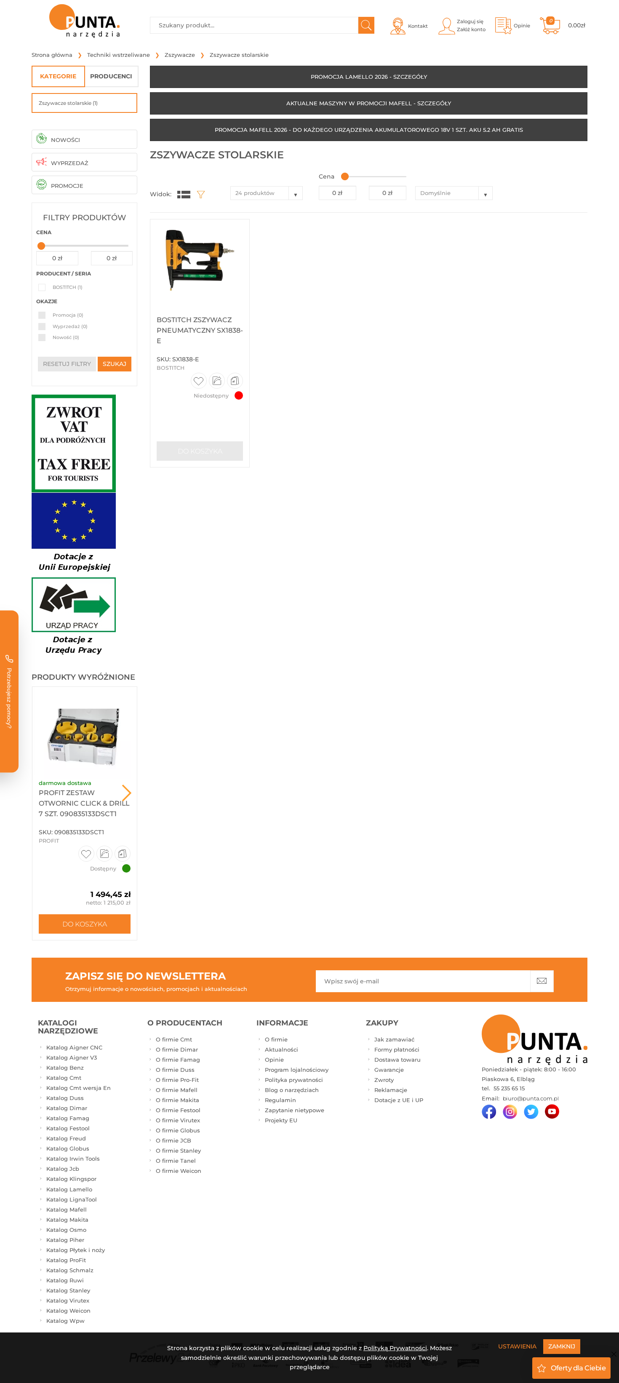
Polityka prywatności (294, 1079)
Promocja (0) (68, 315)
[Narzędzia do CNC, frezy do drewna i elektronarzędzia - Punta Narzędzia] (84, 21)
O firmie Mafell (176, 1090)
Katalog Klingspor (71, 1178)
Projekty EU (281, 1120)
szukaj (114, 364)
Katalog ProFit (66, 1260)
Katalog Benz (65, 1067)
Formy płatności (396, 1049)
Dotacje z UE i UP (398, 1100)
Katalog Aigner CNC (74, 1047)
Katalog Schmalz (69, 1270)
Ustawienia (517, 1346)
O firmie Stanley (178, 1150)
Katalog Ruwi (65, 1280)
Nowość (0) (66, 337)
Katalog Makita (67, 1219)
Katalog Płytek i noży (75, 1250)
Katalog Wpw (65, 1320)
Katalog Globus (67, 1148)
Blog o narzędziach (292, 1090)
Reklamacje (390, 1090)
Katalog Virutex (67, 1300)
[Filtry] (198, 194)
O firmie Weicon (178, 1170)
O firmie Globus (178, 1130)
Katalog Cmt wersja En (78, 1087)
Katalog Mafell (66, 1209)
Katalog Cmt (63, 1077)
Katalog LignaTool (71, 1199)
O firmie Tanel (176, 1160)
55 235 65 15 (508, 1088)
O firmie (276, 1039)
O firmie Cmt (174, 1039)
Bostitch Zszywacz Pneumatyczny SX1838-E (200, 330)
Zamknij (561, 1346)
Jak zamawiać (394, 1039)
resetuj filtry (67, 364)
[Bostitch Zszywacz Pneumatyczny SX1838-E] (200, 262)
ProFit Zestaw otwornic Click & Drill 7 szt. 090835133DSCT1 (84, 803)
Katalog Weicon (68, 1310)
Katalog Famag (67, 1118)
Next (126, 793)
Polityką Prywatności (395, 1348)
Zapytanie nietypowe (294, 1110)
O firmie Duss (175, 1069)
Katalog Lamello (69, 1189)
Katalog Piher (65, 1239)
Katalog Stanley (68, 1290)
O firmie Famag (178, 1059)
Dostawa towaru (397, 1059)
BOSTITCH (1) (68, 287)
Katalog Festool (68, 1128)
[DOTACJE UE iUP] (74, 575)
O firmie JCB (173, 1140)
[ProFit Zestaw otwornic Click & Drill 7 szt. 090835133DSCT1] (85, 733)
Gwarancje (389, 1069)
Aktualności (281, 1049)
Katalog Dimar (66, 1108)
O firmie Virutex (178, 1120)
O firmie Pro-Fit (177, 1079)
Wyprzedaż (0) (70, 326)
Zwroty (384, 1079)
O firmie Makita (177, 1100)
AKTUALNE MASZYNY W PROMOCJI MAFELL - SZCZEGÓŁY (368, 103)
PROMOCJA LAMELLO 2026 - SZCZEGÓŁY (369, 76)
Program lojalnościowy (296, 1069)
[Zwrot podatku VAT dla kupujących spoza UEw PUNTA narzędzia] (74, 442)
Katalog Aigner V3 (71, 1057)
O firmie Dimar (177, 1049)
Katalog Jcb (62, 1168)
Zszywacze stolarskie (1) (68, 103)
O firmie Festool (178, 1110)
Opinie (274, 1059)
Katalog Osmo (66, 1229)
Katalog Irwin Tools (73, 1158)
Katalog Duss (65, 1098)
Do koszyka (84, 924)
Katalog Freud (66, 1138)
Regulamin (280, 1100)
